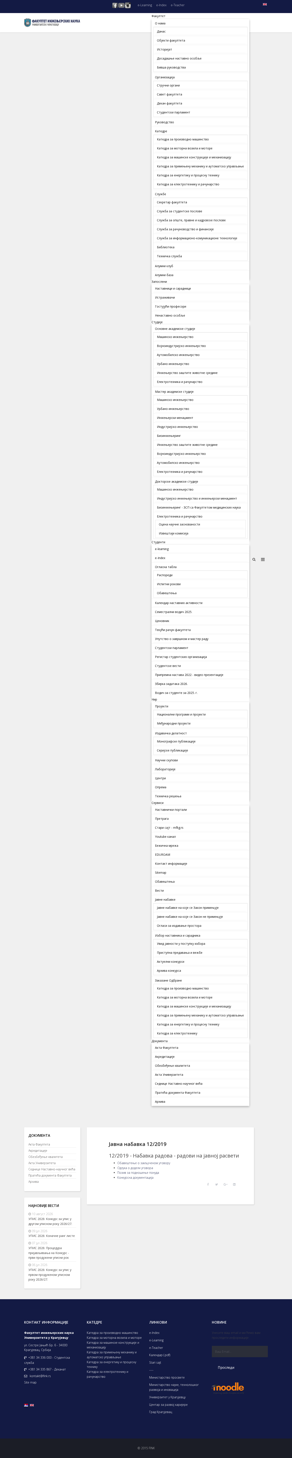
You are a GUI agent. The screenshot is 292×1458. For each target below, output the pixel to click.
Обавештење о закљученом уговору (143, 1163)
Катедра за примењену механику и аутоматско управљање (112, 1354)
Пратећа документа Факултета (50, 1175)
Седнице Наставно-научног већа (51, 1169)
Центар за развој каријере (168, 1405)
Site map (30, 1382)
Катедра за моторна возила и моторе (114, 1338)
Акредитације (37, 1151)
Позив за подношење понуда (138, 1173)
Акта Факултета (39, 1144)
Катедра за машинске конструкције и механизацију (113, 1344)
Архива (33, 1182)
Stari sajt (155, 1362)
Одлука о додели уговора (135, 1168)
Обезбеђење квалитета (45, 1157)
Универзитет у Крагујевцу (167, 1397)
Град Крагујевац (160, 1412)
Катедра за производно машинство (112, 1333)
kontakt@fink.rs (40, 1376)
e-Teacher (177, 5)
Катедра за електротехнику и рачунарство (107, 1374)
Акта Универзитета (42, 1163)
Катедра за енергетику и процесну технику (111, 1364)
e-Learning (145, 5)
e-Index (161, 5)
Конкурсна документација (135, 1177)
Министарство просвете (167, 1377)
